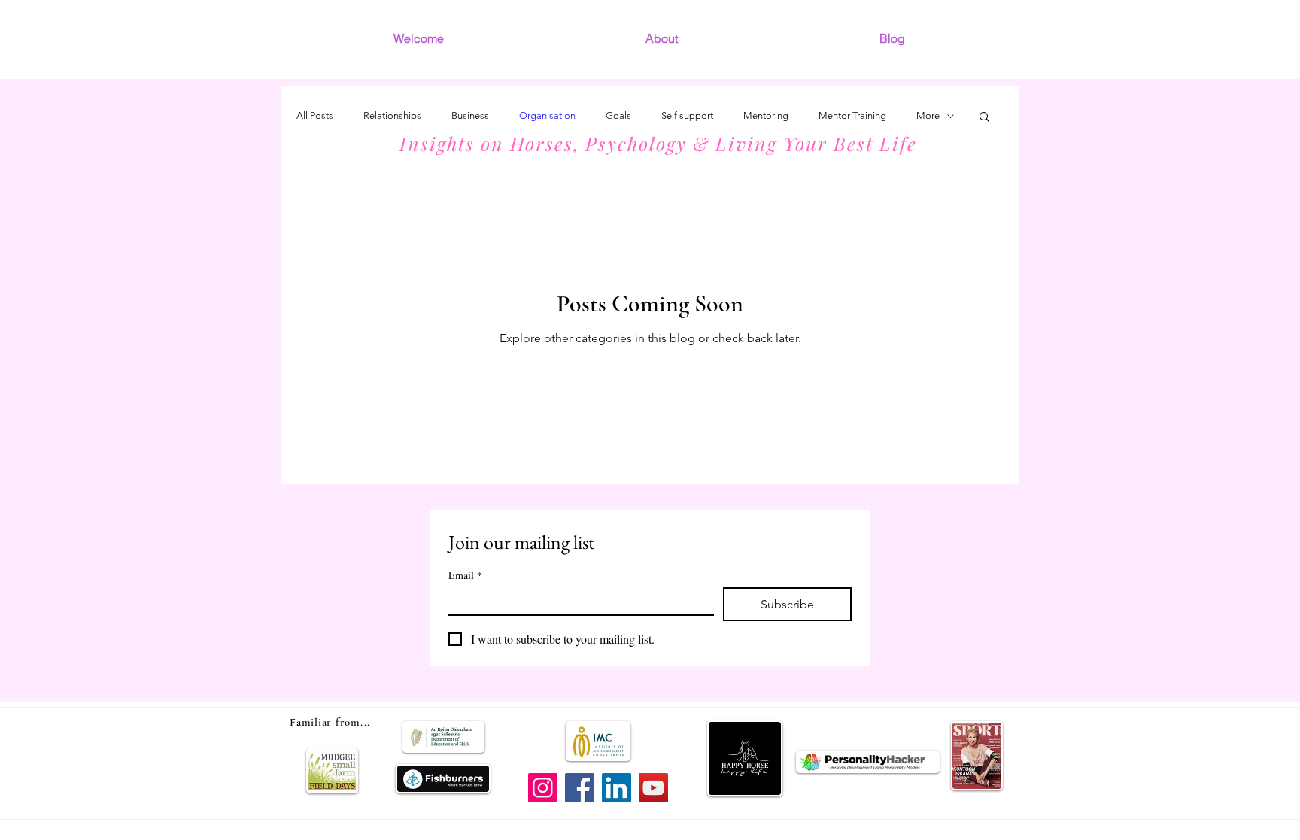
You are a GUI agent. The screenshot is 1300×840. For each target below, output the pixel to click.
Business (470, 115)
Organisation (547, 115)
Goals (618, 115)
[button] (984, 118)
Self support (687, 115)
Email (465, 575)
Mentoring (765, 115)
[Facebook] (579, 787)
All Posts (314, 115)
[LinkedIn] (616, 787)
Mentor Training (852, 115)
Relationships (392, 115)
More (928, 115)
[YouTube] (653, 787)
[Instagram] (542, 787)
